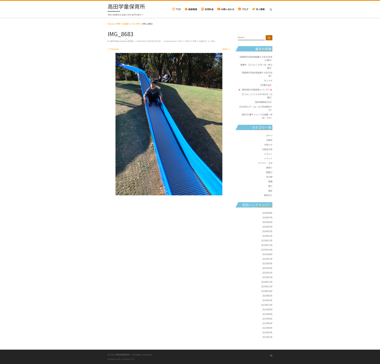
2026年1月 (267, 235)
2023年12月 (266, 304)
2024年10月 (266, 291)
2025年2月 (267, 272)
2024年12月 (266, 281)
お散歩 (269, 140)
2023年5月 (267, 323)
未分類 (269, 176)
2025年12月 (266, 240)
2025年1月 (267, 277)
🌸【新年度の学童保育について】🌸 (255, 89)
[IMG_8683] (168, 124)
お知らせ (268, 144)
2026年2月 (267, 231)
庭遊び (269, 172)
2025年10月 (266, 249)
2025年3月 (267, 268)
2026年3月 (267, 226)
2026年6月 (267, 222)
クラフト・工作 (265, 162)
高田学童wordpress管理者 (122, 41)
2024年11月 (266, 286)
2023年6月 (267, 318)
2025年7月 (267, 258)
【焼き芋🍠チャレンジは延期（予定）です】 (256, 116)
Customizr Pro (127, 359)
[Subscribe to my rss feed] (271, 355)
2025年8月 (267, 254)
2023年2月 (267, 336)
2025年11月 (266, 245)
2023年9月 (267, 309)
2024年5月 (267, 295)
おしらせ (268, 80)
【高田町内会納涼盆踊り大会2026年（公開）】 (255, 58)
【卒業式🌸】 (265, 84)
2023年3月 (267, 332)
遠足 (270, 190)
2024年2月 (267, 300)
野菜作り (268, 195)
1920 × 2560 (183, 41)
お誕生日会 (267, 149)
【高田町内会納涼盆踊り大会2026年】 (256, 74)
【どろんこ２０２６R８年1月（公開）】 (256, 96)
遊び (270, 185)
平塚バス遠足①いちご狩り (128, 23)
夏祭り (269, 167)
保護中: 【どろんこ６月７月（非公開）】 (256, 66)
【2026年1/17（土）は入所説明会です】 (255, 108)
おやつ (269, 135)
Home (111, 23)
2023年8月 (267, 313)
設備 (270, 181)
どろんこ (268, 153)
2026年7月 (267, 217)
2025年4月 (267, 263)
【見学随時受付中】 (263, 102)
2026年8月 (267, 212)
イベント (268, 158)
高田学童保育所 (122, 354)
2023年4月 (267, 327)
